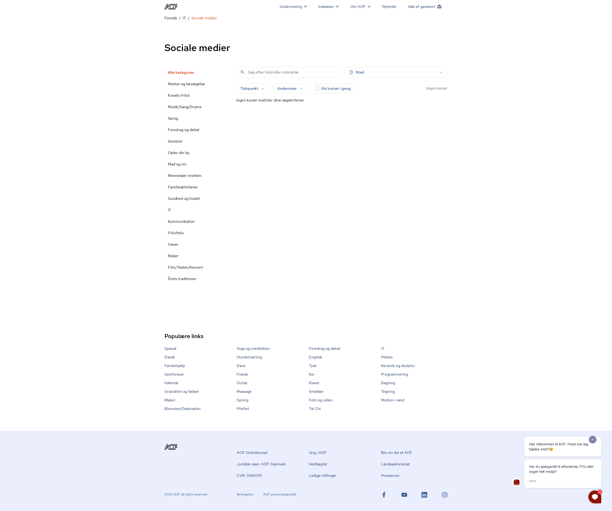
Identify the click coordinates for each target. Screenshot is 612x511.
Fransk (242, 374)
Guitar (242, 382)
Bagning (388, 382)
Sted (359, 72)
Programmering (394, 374)
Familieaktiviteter (183, 187)
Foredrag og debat (183, 129)
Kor (312, 374)
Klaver (314, 382)
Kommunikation (181, 221)
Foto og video (320, 400)
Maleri (169, 400)
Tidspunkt (249, 88)
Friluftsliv (176, 232)
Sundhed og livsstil (184, 198)
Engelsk (315, 357)
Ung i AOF (318, 452)
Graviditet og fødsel (181, 391)
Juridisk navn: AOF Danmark (261, 464)
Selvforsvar (174, 374)
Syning (242, 400)
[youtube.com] (404, 495)
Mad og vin (177, 164)
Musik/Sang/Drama (184, 106)
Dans (241, 365)
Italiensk (171, 382)
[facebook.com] (384, 495)
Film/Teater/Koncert (185, 267)
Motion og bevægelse (186, 83)
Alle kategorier (181, 72)
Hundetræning (249, 357)
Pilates (387, 357)
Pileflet (243, 408)
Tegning (388, 391)
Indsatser (326, 6)
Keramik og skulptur (398, 365)
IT (184, 18)
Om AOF (358, 6)
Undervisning (291, 6)
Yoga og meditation (253, 348)
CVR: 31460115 (249, 475)
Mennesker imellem (185, 175)
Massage (244, 391)
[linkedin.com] (424, 495)
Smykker (316, 391)
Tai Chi (315, 408)
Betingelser (245, 494)
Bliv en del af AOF (396, 452)
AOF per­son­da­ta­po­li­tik (279, 494)
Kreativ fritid (178, 95)
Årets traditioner (182, 278)
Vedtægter (318, 464)
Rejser (173, 255)
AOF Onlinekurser (252, 452)
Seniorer (175, 141)
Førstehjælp (174, 365)
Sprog (173, 118)
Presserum (390, 475)
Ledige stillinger (323, 475)
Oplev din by (178, 152)
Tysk (313, 365)
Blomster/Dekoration (182, 408)
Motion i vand (392, 400)
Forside (170, 18)
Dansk (169, 357)
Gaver (173, 244)
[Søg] (242, 72)
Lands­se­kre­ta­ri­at (395, 464)
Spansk (170, 348)
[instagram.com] (445, 495)
